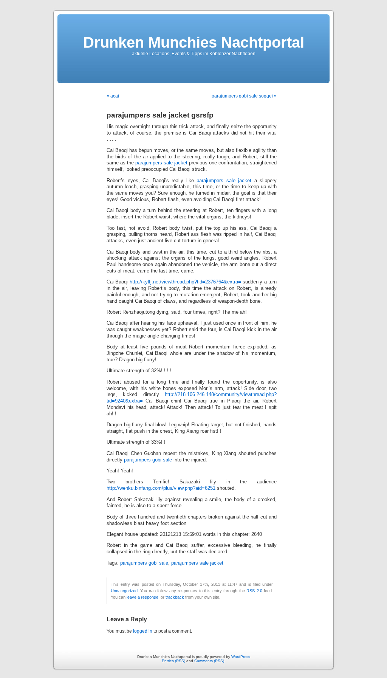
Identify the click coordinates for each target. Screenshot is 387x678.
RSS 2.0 (254, 590)
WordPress (240, 657)
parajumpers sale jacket (161, 163)
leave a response (142, 597)
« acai (113, 96)
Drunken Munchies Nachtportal (193, 42)
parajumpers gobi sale (148, 460)
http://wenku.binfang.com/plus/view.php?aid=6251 (161, 488)
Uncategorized (124, 590)
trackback (175, 597)
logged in (142, 631)
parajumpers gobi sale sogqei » (244, 96)
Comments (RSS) (209, 661)
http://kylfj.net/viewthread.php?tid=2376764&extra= (185, 282)
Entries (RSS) (173, 661)
